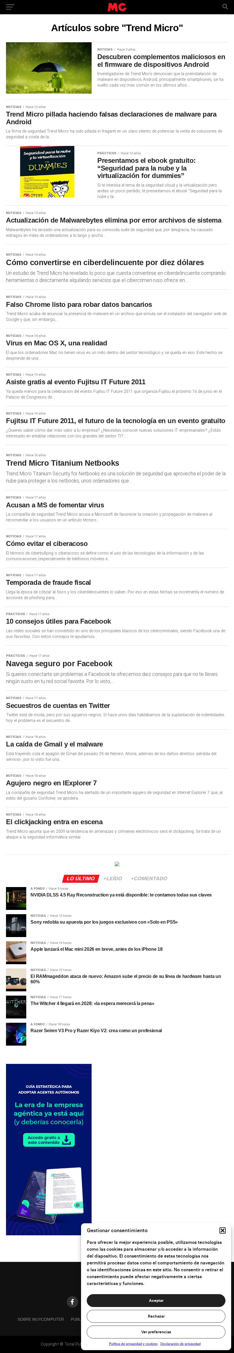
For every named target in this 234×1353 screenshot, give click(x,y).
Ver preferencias (156, 1332)
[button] (222, 1230)
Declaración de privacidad (180, 1344)
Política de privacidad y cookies (133, 1344)
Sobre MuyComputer (40, 1319)
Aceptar (156, 1301)
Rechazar (156, 1316)
